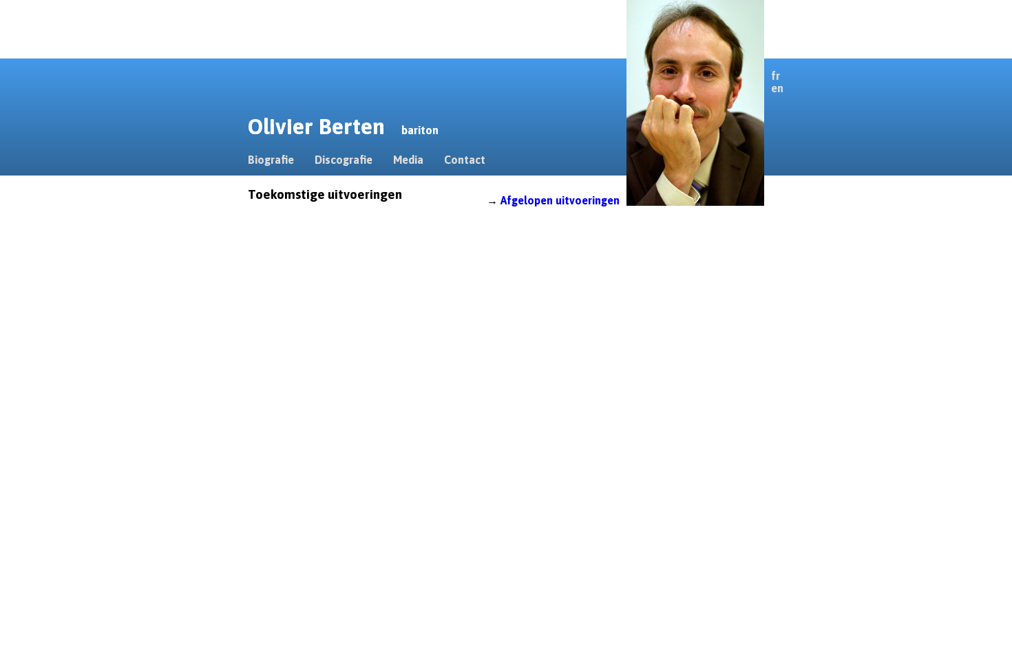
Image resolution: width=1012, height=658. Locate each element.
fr (775, 76)
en (777, 88)
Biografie (271, 159)
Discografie (343, 159)
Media (408, 159)
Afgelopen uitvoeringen (560, 200)
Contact (464, 159)
